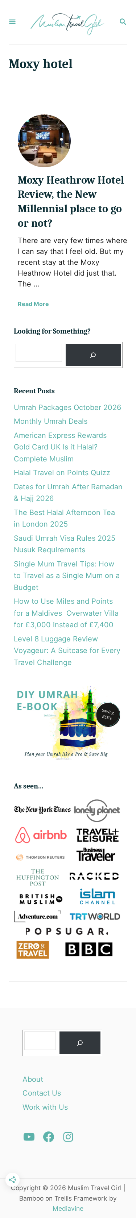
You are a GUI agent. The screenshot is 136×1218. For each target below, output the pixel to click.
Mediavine (68, 1208)
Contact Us (41, 1093)
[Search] (93, 355)
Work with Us (45, 1107)
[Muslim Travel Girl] (67, 22)
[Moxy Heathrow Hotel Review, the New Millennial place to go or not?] (44, 140)
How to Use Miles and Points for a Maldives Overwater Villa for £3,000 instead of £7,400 (66, 613)
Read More (33, 303)
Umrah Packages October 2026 (67, 407)
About (32, 1079)
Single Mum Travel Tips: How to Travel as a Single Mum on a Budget (67, 576)
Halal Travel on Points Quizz (62, 472)
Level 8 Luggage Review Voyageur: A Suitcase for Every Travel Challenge (67, 651)
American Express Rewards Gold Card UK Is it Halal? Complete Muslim (60, 447)
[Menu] (12, 22)
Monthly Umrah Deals (50, 421)
